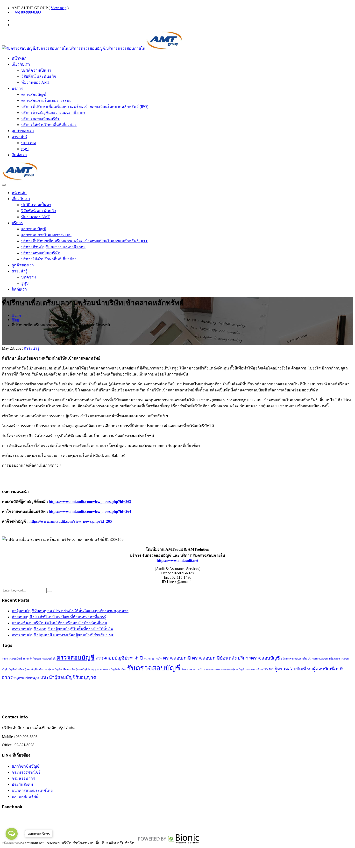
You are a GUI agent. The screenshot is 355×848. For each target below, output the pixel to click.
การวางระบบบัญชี (12, 658)
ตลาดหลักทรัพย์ (25, 796)
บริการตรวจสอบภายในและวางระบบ (328, 658)
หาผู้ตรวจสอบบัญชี (287, 668)
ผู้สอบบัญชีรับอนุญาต (87, 669)
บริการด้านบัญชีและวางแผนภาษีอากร (53, 113)
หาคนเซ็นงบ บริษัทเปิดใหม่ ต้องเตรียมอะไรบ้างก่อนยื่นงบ (59, 623)
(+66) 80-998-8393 (26, 12)
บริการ (17, 88)
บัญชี (4, 669)
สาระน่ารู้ (20, 137)
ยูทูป (24, 149)
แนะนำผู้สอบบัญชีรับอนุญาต (68, 677)
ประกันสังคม (22, 784)
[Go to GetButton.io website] (11, 843)
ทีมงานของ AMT (35, 82)
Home (16, 315)
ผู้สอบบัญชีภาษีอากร (36, 669)
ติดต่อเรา (19, 155)
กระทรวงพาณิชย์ (26, 772)
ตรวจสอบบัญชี (33, 94)
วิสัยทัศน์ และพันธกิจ (38, 76)
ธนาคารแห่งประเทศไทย (32, 790)
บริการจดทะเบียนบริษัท (40, 119)
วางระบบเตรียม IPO (256, 669)
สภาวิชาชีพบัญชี (26, 766)
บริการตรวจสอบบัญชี (259, 657)
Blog (15, 320)
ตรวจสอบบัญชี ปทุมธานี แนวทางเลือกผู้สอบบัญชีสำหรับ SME (63, 635)
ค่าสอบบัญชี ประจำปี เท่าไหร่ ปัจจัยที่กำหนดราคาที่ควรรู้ (59, 617)
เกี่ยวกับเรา (21, 64)
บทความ (28, 143)
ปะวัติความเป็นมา (36, 70)
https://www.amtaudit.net (177, 560)
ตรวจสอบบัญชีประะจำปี (119, 657)
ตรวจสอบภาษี (177, 657)
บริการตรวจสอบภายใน (294, 658)
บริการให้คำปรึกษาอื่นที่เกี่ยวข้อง (49, 125)
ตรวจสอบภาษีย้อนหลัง (214, 657)
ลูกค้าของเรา (23, 131)
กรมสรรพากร (23, 778)
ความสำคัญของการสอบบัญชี (39, 658)
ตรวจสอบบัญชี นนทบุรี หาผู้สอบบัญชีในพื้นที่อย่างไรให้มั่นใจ (62, 629)
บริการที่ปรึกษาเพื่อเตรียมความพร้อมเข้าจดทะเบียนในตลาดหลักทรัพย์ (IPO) (84, 106)
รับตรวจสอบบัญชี (154, 668)
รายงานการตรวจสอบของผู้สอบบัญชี (224, 669)
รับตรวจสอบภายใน (192, 669)
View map (58, 8)
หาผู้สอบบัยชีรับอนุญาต (26, 678)
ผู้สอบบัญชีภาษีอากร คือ (61, 669)
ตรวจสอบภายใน (153, 658)
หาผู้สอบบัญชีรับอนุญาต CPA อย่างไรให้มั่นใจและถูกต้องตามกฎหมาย (70, 611)
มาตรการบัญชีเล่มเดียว (113, 669)
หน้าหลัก (19, 58)
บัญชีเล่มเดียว (16, 669)
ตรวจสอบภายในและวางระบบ (46, 100)
